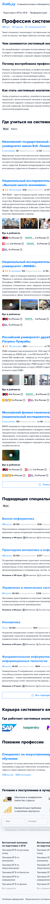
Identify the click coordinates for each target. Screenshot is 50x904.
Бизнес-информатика (18, 519)
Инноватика (11, 622)
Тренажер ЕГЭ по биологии (15, 872)
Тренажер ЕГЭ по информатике (10, 878)
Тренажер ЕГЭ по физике (14, 884)
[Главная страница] (8, 4)
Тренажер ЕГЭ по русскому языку (15, 852)
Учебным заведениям (13, 899)
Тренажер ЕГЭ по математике (10, 859)
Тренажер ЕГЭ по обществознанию (10, 866)
